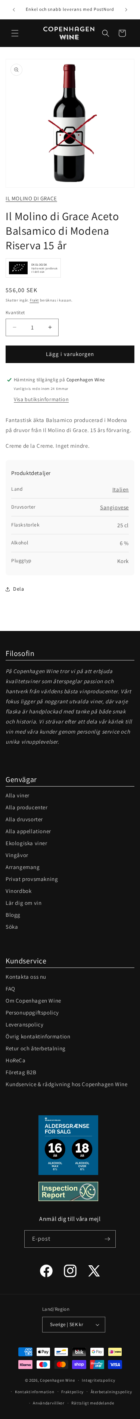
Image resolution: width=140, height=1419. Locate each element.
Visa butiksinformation (41, 399)
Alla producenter (27, 807)
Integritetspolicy (98, 1380)
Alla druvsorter (24, 819)
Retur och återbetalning (36, 1048)
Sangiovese (114, 507)
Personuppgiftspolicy (32, 1012)
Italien (120, 489)
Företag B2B (21, 1072)
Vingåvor (17, 855)
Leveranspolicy (24, 1024)
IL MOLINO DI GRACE (31, 198)
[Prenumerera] (107, 1239)
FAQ (10, 988)
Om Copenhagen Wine (33, 1000)
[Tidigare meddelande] (14, 9)
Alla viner (17, 795)
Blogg (13, 914)
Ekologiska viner (26, 843)
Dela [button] (18, 588)
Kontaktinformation (35, 1391)
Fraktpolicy (72, 1391)
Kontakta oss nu (26, 976)
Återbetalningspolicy (111, 1391)
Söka (12, 926)
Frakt (34, 300)
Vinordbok (18, 890)
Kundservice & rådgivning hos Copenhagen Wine (66, 1084)
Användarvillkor (49, 1403)
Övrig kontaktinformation (38, 1036)
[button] (15, 33)
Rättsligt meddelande (92, 1403)
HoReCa (16, 1060)
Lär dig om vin (23, 902)
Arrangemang (23, 867)
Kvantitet (15, 312)
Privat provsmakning (32, 878)
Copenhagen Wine (57, 1380)
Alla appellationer (28, 831)
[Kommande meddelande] (126, 9)
